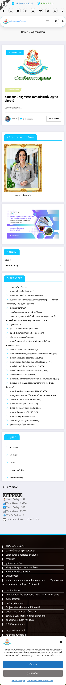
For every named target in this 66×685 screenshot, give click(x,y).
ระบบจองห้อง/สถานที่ (18, 308)
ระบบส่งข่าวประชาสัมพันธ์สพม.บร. (23, 374)
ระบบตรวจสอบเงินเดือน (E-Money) (24, 349)
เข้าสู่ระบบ (13, 455)
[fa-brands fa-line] (33, 10)
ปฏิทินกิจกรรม (15, 324)
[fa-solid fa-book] (47, 10)
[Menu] (47, 21)
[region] (33, 224)
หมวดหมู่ (7, 260)
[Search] (56, 21)
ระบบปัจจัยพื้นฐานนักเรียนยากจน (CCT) (25, 416)
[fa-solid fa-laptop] (55, 10)
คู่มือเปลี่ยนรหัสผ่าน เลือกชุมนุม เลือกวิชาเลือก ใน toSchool (33, 594)
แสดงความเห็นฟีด (17, 470)
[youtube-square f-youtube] (25, 10)
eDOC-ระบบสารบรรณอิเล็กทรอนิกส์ (24, 328)
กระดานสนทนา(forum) (16, 635)
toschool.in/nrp (14, 590)
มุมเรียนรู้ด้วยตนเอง (15, 603)
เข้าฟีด (12, 462)
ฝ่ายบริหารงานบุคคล (13, 90)
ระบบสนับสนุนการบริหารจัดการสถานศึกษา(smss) (29, 370)
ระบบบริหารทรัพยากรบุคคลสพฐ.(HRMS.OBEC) (28, 391)
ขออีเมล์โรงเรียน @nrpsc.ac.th (20, 550)
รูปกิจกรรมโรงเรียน (14, 563)
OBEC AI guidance (15, 624)
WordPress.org (16, 477)
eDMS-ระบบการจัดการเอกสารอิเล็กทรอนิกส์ (27, 332)
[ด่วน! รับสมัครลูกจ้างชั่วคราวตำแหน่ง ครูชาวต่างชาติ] (33, 65)
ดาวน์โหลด (10, 559)
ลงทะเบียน (14, 447)
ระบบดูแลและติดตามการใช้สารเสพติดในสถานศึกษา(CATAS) (33, 395)
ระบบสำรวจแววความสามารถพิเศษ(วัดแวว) (26, 312)
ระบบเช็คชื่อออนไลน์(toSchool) (22, 291)
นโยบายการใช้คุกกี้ (18, 680)
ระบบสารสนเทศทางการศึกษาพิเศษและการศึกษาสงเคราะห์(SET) (34, 378)
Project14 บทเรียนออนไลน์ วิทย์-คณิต (23, 607)
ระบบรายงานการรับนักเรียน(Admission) (25, 407)
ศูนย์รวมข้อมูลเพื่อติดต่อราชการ (22, 424)
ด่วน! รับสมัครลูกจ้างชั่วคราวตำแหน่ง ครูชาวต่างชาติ (31, 99)
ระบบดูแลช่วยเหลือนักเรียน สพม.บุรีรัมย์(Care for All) (31, 362)
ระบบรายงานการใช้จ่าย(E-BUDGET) (24, 403)
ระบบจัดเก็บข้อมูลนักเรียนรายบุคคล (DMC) (26, 357)
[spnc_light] (63, 21)
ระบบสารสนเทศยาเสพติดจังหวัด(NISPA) (25, 399)
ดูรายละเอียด (33, 673)
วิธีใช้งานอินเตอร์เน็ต (15, 546)
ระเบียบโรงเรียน (13, 599)
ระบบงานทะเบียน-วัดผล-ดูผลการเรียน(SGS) (26, 295)
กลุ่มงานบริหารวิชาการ (18, 287)
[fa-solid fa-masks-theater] (40, 10)
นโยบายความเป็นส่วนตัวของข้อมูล (40, 680)
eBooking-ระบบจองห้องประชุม (22, 337)
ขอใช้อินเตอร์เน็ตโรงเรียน (17, 555)
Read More (54, 118)
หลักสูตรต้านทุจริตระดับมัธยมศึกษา (22, 567)
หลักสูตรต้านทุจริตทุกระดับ (18, 571)
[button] (61, 642)
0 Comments (28, 119)
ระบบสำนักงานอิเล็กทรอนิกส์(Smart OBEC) (27, 366)
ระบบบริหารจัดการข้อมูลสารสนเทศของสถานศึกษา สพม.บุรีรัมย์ (34, 353)
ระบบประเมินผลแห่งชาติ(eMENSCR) (24, 412)
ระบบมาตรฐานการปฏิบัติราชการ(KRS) (24, 420)
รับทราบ (33, 664)
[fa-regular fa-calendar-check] (62, 10)
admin (14, 119)
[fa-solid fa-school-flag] (18, 10)
